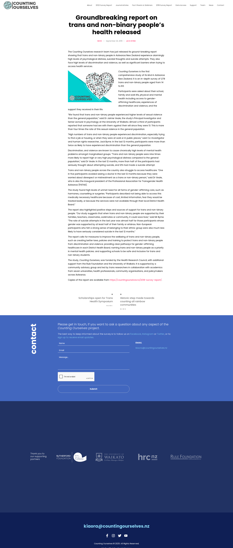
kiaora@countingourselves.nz (151, 347)
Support (193, 5)
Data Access (181, 5)
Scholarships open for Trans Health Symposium (96, 299)
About (89, 5)
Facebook (135, 333)
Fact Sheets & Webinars (142, 5)
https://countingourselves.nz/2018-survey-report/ (136, 279)
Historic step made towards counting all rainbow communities (137, 301)
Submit (93, 389)
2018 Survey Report (164, 5)
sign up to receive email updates (75, 337)
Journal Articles (122, 5)
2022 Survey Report (104, 5)
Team (202, 5)
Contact (220, 5)
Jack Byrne (131, 41)
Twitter (160, 333)
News (211, 5)
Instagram (148, 333)
